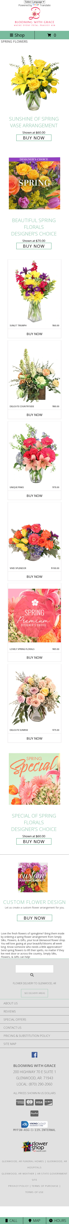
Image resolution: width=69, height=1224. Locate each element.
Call (12, 1220)
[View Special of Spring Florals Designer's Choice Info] (34, 779)
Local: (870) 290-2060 (34, 1084)
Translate (45, 5)
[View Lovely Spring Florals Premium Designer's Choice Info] (34, 615)
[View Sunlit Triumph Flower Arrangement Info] (34, 292)
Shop (20, 35)
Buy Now (34, 138)
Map (35, 1220)
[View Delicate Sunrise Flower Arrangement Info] (34, 696)
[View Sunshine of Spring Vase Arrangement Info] (34, 82)
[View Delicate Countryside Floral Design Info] (34, 373)
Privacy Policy (18, 1186)
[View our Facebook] (34, 1056)
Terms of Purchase (45, 1186)
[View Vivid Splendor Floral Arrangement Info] (34, 534)
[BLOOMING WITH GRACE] (34, 25)
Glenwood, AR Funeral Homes (23, 1161)
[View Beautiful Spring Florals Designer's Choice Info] (34, 183)
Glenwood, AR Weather (18, 1173)
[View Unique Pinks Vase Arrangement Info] (34, 453)
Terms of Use (34, 1192)
